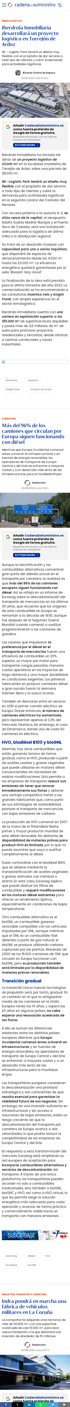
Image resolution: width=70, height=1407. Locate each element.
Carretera (9, 418)
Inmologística (12, 20)
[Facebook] (6, 1404)
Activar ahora (25, 145)
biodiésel (11, 1265)
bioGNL (32, 1265)
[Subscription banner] (35, 1244)
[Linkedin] (29, 1404)
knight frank (13, 389)
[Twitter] (18, 1404)
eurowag (11, 1256)
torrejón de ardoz (41, 389)
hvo (48, 1256)
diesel (31, 1256)
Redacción (39, 482)
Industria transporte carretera (24, 1294)
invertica (33, 380)
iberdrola (11, 380)
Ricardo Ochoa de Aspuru (39, 72)
